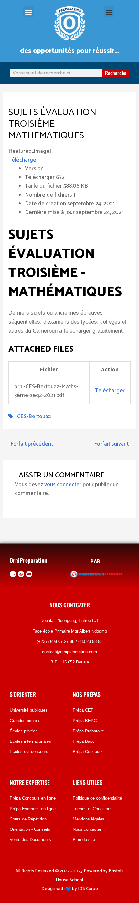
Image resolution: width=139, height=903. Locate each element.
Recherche (115, 73)
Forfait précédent (28, 443)
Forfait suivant (114, 443)
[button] (28, 11)
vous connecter (62, 484)
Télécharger (23, 159)
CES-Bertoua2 (32, 416)
